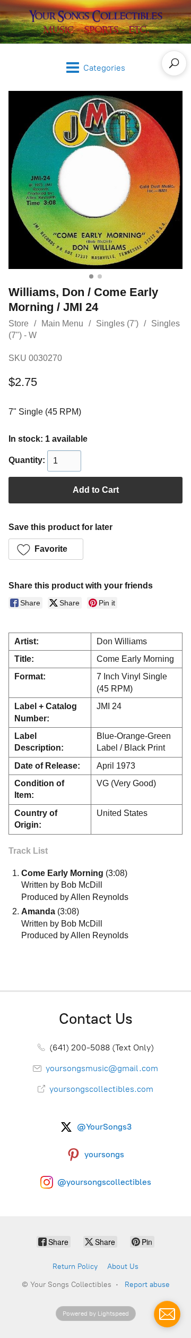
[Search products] (174, 63)
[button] (45, 549)
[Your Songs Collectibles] (95, 21)
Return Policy (75, 1266)
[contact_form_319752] (167, 1314)
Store (18, 323)
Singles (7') (117, 323)
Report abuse (147, 1284)
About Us (122, 1266)
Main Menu (62, 323)
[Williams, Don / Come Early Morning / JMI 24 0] (95, 180)
